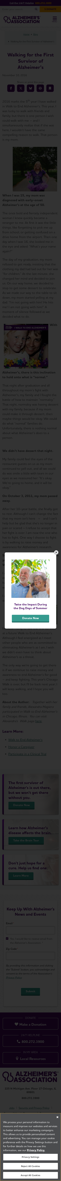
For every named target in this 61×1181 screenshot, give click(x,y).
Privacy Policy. (36, 1150)
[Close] (57, 1117)
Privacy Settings (30, 1157)
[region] (30, 1147)
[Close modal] (56, 552)
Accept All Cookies (30, 1175)
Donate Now (30, 618)
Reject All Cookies (30, 1166)
